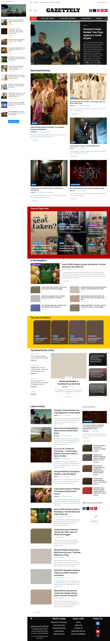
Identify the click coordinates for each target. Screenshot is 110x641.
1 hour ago (68, 516)
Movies (85, 25)
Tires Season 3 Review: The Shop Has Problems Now (71, 227)
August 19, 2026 (92, 236)
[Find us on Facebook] (90, 10)
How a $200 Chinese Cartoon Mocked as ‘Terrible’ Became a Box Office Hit (17, 58)
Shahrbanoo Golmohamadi (46, 192)
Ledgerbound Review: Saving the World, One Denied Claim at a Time (99, 457)
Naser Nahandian (67, 269)
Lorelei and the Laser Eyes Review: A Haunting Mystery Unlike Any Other (97, 359)
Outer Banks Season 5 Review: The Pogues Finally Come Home (16, 49)
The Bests (99, 18)
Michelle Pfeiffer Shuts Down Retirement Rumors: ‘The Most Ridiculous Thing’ (16, 76)
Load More (14, 121)
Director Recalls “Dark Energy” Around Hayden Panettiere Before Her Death (96, 231)
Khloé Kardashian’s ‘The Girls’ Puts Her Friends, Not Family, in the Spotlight (16, 113)
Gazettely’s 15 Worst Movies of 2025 (41, 339)
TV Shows (34, 123)
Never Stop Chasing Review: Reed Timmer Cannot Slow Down (16, 21)
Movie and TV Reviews (67, 18)
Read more (35, 140)
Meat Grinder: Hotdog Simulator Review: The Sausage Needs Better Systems (99, 469)
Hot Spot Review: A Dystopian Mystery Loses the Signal (16, 40)
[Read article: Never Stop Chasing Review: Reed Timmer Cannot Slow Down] (41, 434)
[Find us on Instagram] (98, 10)
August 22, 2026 (77, 269)
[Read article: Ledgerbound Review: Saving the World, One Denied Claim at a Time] (87, 457)
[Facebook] (98, 623)
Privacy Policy (36, 2)
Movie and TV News (47, 18)
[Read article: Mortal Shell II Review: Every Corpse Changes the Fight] (88, 173)
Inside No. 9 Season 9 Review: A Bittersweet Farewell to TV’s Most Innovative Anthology (97, 389)
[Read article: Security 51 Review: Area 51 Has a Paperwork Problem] (87, 448)
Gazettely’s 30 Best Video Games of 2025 (77, 339)
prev (87, 62)
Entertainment (93, 225)
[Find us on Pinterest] (102, 10)
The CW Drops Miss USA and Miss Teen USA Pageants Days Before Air (16, 104)
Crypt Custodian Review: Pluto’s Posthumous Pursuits (39, 357)
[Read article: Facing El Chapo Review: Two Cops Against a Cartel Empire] (55, 43)
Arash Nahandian (66, 436)
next (99, 62)
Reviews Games (75, 184)
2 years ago (73, 386)
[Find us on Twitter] (94, 10)
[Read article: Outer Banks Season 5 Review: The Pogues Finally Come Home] (49, 99)
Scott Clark (65, 476)
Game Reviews (86, 18)
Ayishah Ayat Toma (45, 132)
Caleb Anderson (82, 148)
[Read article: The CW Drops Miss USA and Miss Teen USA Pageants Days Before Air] (35, 307)
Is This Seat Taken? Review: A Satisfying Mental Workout (42, 248)
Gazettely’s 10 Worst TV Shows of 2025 (59, 339)
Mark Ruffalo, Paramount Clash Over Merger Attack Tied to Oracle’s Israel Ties (17, 95)
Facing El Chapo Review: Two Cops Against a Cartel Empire (12, 12)
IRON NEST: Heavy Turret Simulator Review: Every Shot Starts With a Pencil (99, 490)
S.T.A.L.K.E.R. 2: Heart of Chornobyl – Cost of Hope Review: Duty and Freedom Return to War (15, 31)
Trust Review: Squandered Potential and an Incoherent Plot (71, 248)
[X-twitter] (98, 627)
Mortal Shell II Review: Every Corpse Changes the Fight (87, 188)
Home (31, 2)
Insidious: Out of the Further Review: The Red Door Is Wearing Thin (47, 189)
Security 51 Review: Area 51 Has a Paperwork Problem (99, 447)
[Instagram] (98, 635)
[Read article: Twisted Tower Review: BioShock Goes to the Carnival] (87, 481)
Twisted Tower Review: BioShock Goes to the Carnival (100, 480)
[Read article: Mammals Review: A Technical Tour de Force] (68, 365)
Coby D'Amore (82, 190)
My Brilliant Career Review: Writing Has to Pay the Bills (96, 249)
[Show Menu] (30, 10)
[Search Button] (105, 19)
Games (72, 336)
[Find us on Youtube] (106, 10)
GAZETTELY (63, 10)
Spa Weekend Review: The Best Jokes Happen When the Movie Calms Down (87, 102)
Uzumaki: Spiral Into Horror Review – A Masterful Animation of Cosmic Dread (97, 374)
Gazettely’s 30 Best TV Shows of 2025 (95, 339)
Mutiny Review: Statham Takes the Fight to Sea (85, 146)
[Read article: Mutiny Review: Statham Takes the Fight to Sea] (88, 131)
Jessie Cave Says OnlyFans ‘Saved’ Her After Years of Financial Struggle (16, 67)
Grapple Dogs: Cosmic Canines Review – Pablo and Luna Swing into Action (39, 369)
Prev (33, 612)
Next (38, 612)
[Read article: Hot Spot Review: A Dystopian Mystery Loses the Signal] (41, 477)
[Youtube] (98, 631)
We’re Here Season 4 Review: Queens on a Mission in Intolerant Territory (39, 382)
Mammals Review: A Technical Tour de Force (68, 382)
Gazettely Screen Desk (84, 105)
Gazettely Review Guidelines (54, 2)
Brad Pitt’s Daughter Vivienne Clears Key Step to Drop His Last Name (16, 85)
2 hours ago (69, 598)
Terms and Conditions (44, 2)
